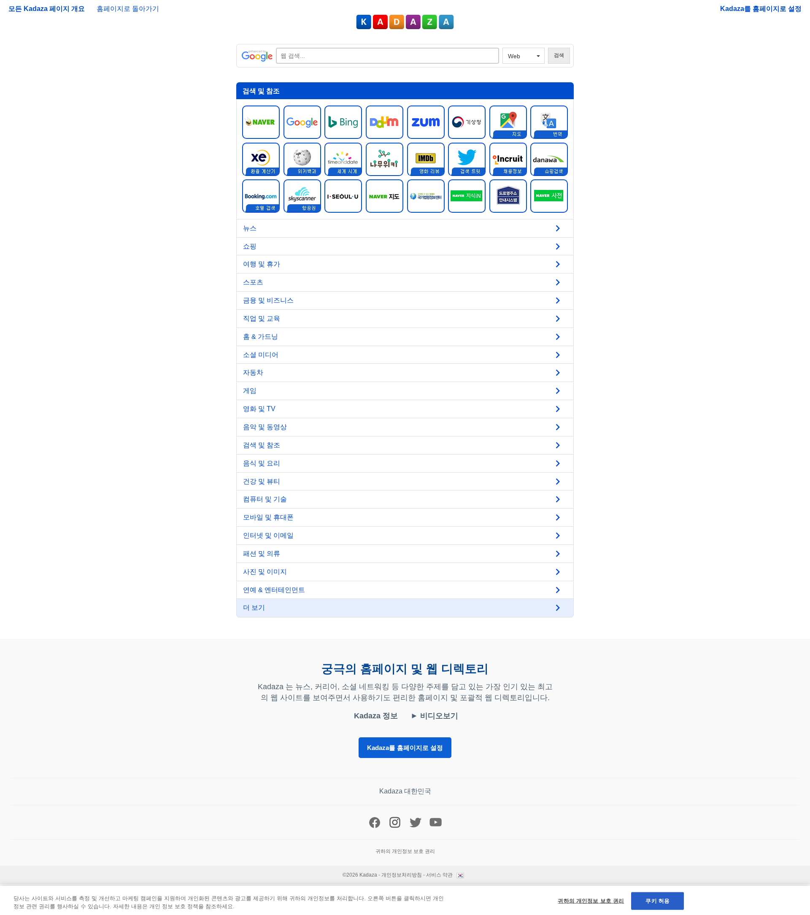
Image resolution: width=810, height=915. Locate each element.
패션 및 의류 (261, 553)
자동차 (253, 372)
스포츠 (253, 282)
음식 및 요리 (261, 463)
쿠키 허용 (657, 901)
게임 (249, 390)
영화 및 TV (259, 408)
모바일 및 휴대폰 (268, 517)
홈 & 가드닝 (260, 336)
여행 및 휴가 (261, 264)
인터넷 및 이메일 (268, 535)
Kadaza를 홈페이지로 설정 (761, 8)
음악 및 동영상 (265, 426)
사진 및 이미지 (265, 571)
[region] (405, 900)
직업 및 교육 (261, 318)
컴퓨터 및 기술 (265, 499)
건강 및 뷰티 (261, 481)
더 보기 (254, 607)
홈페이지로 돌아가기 (128, 8)
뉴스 (249, 228)
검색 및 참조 (261, 445)
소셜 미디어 (260, 354)
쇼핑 (249, 246)
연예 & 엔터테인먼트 (274, 589)
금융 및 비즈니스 (268, 300)
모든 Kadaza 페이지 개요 (47, 8)
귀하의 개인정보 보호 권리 (591, 901)
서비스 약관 (439, 875)
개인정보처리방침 (401, 875)
